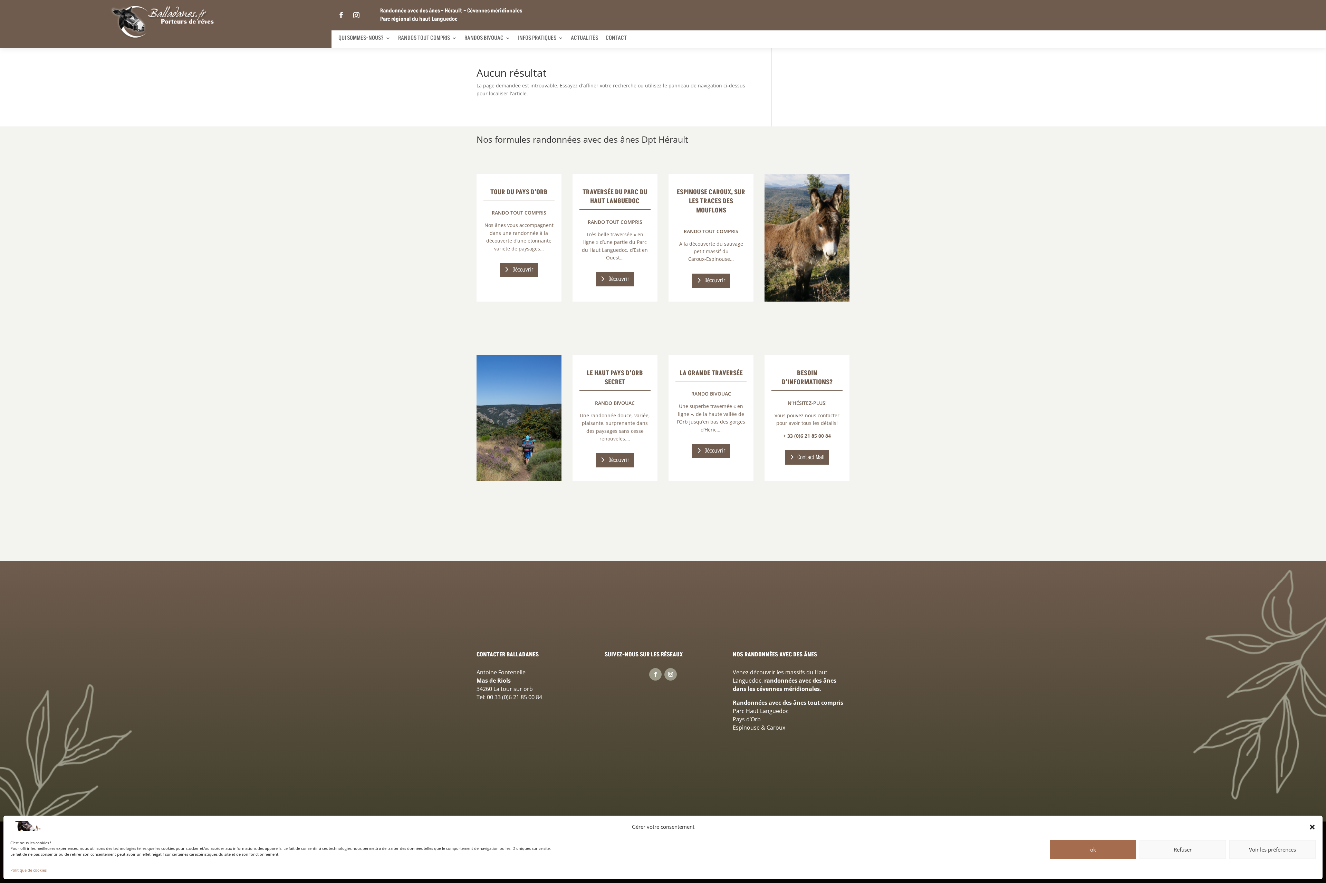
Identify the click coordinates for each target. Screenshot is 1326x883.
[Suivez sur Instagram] (356, 15)
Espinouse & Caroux (759, 727)
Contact (616, 38)
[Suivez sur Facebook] (341, 15)
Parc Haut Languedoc (761, 711)
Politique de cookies (28, 870)
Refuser (1183, 849)
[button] (1312, 827)
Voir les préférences (1272, 849)
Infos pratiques (537, 38)
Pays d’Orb (747, 719)
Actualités (584, 38)
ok (1093, 849)
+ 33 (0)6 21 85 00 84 (807, 436)
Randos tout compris (424, 38)
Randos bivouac (483, 38)
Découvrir (523, 269)
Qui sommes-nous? (361, 38)
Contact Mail (811, 457)
